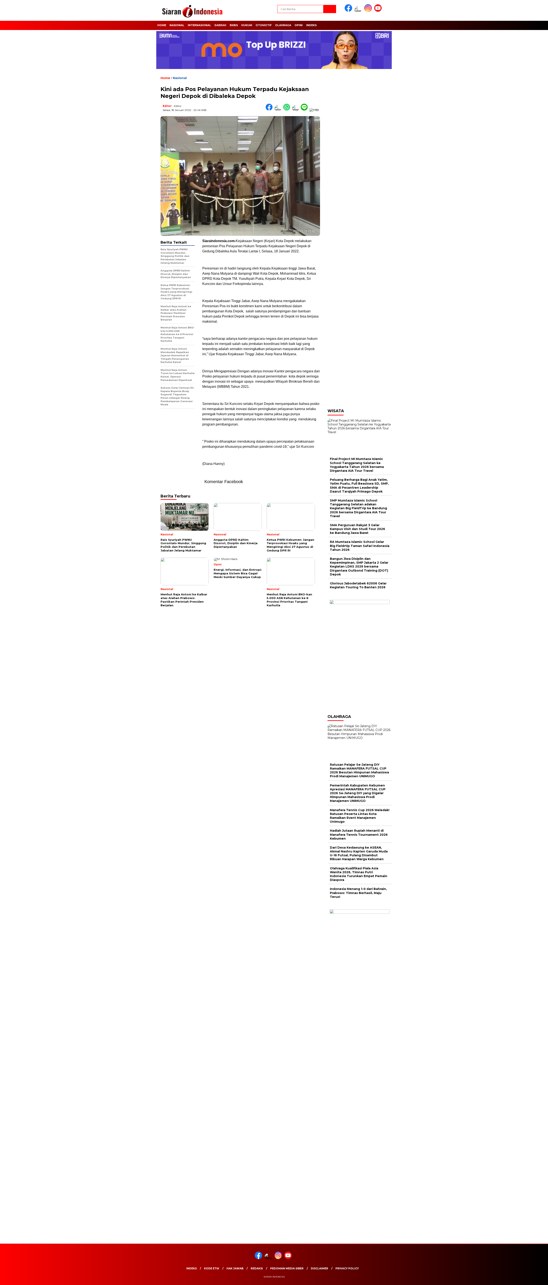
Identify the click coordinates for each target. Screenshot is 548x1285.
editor (167, 106)
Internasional (199, 25)
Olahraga (283, 25)
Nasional (177, 25)
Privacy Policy (347, 1268)
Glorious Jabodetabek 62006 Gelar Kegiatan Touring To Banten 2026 (358, 585)
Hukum (246, 25)
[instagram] (368, 10)
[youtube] (378, 10)
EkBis (234, 25)
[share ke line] (305, 109)
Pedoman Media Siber (287, 1268)
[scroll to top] (528, 1278)
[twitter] (358, 10)
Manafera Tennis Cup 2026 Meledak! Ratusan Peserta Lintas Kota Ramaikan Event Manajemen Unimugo (359, 816)
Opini (299, 25)
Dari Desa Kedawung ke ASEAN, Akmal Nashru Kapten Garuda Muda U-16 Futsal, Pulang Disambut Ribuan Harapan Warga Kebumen (359, 853)
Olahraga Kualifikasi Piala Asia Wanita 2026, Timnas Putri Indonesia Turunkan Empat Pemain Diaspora (358, 874)
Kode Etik (211, 1268)
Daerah (220, 25)
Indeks (311, 25)
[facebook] (349, 10)
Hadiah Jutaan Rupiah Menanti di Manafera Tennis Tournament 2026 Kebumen (359, 834)
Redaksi (257, 1268)
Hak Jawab (234, 1268)
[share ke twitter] (278, 109)
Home (161, 25)
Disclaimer (319, 1268)
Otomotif (264, 25)
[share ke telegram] (296, 109)
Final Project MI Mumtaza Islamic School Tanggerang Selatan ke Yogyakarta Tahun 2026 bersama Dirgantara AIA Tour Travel (357, 465)
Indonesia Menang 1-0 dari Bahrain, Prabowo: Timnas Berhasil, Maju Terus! (358, 893)
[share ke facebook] (270, 109)
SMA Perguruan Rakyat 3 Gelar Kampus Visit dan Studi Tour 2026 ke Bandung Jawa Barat (357, 529)
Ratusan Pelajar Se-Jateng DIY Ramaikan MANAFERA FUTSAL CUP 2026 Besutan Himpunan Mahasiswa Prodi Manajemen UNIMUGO (359, 770)
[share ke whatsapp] (287, 109)
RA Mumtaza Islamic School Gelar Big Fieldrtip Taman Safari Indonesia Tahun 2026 (359, 545)
